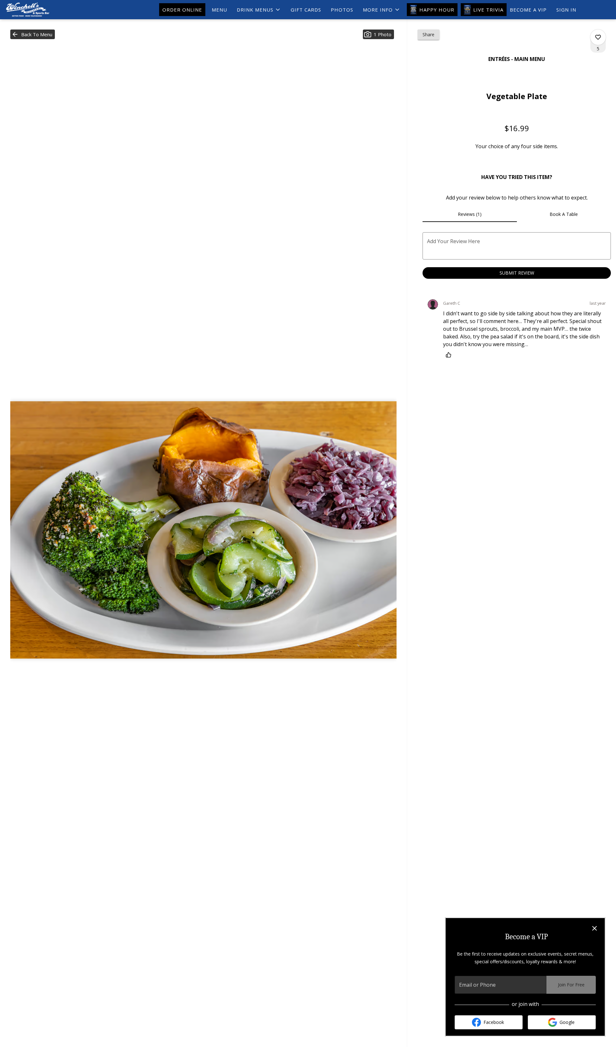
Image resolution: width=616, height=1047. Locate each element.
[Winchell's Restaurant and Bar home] (34, 10)
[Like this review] (450, 355)
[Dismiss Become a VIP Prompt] (594, 928)
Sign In (566, 9)
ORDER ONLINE (182, 9)
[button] (259, 9)
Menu (219, 9)
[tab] (470, 214)
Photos (342, 9)
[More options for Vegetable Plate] (598, 37)
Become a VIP (528, 9)
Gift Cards (306, 9)
